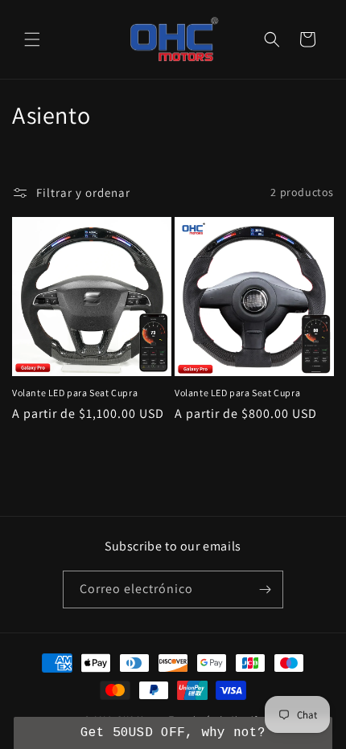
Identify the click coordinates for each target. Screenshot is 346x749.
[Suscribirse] (264, 589)
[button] (32, 39)
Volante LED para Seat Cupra (75, 393)
